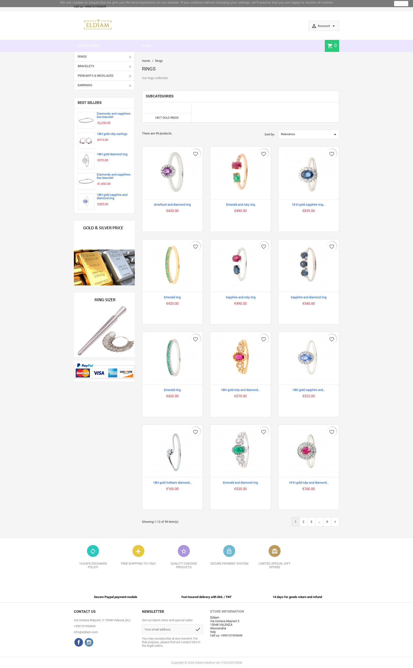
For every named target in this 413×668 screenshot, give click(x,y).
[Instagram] (89, 642)
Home (147, 46)
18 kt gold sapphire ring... (308, 204)
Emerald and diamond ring (240, 482)
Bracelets (86, 66)
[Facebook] (78, 642)
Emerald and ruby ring (240, 204)
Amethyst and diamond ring (172, 204)
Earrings (85, 85)
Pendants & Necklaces (96, 75)
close (401, 3)
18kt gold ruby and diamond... (240, 390)
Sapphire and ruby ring (240, 297)
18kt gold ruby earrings (112, 134)
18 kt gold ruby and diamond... (309, 482)
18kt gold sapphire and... (308, 390)
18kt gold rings (167, 117)
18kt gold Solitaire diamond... (172, 482)
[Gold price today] (104, 253)
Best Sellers (90, 103)
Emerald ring (172, 297)
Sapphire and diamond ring (308, 297)
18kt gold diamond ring (112, 154)
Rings (82, 56)
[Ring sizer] (104, 325)
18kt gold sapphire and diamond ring (112, 196)
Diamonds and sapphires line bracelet (113, 115)
